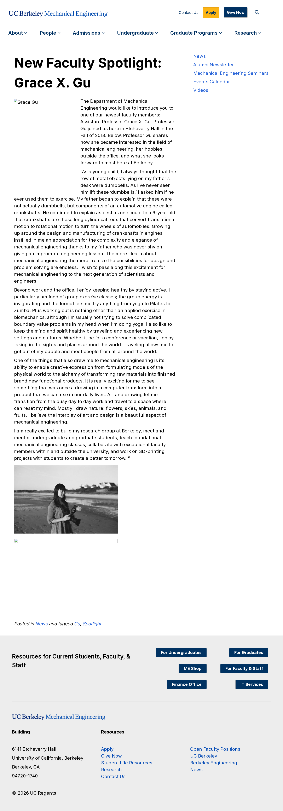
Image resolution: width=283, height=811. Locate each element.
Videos (200, 90)
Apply (211, 12)
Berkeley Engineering (213, 762)
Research (245, 33)
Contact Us (188, 13)
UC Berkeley (203, 756)
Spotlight (91, 623)
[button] (258, 12)
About (15, 33)
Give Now (235, 12)
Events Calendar (211, 81)
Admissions (86, 33)
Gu (77, 623)
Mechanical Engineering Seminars (230, 73)
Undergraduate (135, 33)
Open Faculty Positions (215, 749)
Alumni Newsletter (213, 64)
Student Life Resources (126, 762)
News (41, 623)
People (48, 33)
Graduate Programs (194, 33)
